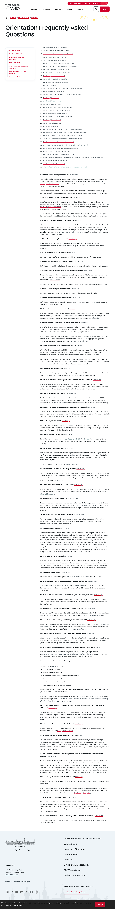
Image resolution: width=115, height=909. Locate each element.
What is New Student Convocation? (54, 164)
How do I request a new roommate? (54, 76)
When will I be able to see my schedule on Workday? (59, 154)
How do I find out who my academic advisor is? (57, 117)
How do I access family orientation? (54, 92)
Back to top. (74, 174)
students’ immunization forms (54, 585)
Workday (72, 455)
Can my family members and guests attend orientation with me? (63, 88)
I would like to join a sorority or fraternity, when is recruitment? (62, 139)
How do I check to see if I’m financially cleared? (57, 107)
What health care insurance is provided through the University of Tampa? (65, 132)
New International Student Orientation (71, 232)
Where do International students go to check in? (58, 54)
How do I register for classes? (52, 120)
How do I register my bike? (51, 98)
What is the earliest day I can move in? (54, 57)
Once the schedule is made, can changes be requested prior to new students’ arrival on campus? (73, 158)
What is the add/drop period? (52, 123)
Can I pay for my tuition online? (52, 104)
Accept (100, 905)
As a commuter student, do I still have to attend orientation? (61, 148)
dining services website (65, 731)
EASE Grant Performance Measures (17, 881)
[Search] (96, 9)
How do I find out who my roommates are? (56, 73)
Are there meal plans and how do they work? (57, 110)
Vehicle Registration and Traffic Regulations (74, 439)
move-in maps (55, 280)
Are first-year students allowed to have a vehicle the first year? (62, 95)
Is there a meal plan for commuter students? (57, 151)
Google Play (83, 341)
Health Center (79, 585)
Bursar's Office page (72, 464)
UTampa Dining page (47, 494)
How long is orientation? (50, 85)
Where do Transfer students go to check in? (56, 51)
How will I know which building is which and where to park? (61, 66)
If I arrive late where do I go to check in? (55, 60)
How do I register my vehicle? (52, 101)
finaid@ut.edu (59, 480)
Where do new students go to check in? (55, 48)
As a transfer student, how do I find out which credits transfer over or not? (66, 145)
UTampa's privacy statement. (13, 905)
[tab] (97, 3)
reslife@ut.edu (94, 318)
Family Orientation (59, 402)
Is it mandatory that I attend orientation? (55, 82)
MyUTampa (94, 302)
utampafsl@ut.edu (79, 629)
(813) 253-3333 (11, 875)
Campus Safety (70, 425)
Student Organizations (93, 615)
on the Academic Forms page (87, 505)
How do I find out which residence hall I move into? (58, 63)
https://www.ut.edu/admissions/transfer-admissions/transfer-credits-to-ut (67, 654)
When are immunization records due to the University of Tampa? (63, 129)
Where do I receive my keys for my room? (56, 69)
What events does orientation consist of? (55, 79)
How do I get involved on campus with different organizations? (62, 135)
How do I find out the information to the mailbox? (58, 142)
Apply (104, 9)
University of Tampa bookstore (77, 576)
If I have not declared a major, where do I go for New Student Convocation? (66, 167)
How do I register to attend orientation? (55, 161)
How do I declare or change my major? (55, 114)
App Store (74, 341)
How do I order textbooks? (51, 126)
